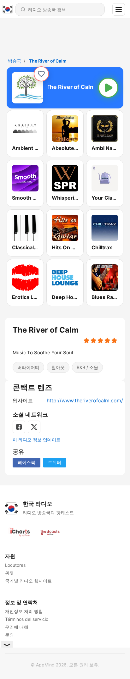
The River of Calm (48, 60)
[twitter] (34, 427)
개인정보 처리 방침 (24, 611)
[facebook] (19, 427)
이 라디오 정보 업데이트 (37, 439)
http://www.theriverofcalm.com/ (85, 400)
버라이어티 (28, 367)
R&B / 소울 (87, 367)
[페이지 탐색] (118, 9)
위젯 (9, 573)
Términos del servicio (26, 619)
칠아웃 (58, 367)
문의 (9, 635)
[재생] (108, 88)
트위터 (54, 462)
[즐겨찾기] (41, 73)
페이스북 (26, 462)
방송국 (14, 60)
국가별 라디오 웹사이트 (28, 580)
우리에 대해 (16, 627)
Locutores (15, 565)
